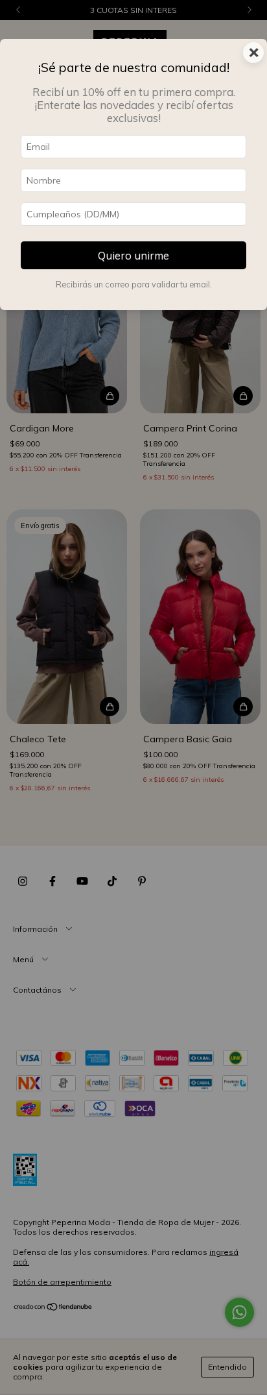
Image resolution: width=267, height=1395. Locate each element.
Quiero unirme (133, 255)
